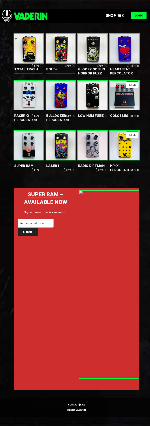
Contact (73, 404)
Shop (111, 15)
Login (138, 15)
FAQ (82, 404)
